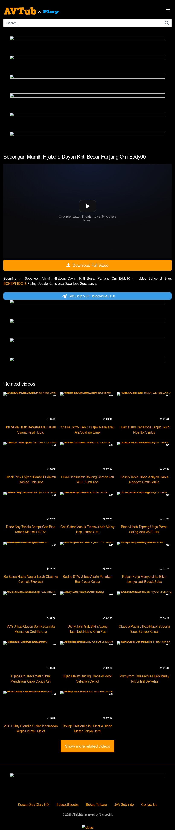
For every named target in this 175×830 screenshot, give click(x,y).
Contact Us (149, 804)
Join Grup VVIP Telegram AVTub (92, 295)
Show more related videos (87, 746)
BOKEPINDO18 (15, 283)
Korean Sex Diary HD (33, 804)
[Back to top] (163, 816)
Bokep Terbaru (96, 804)
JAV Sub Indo (124, 804)
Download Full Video (90, 265)
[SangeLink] (32, 11)
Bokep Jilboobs (67, 804)
